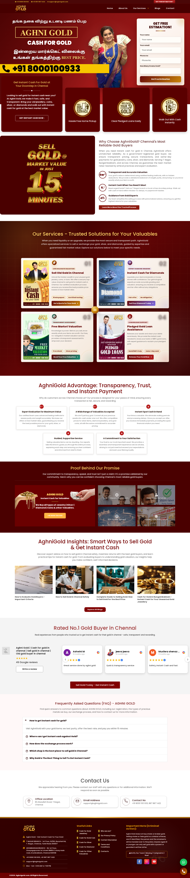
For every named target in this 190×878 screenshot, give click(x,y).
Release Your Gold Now (139, 357)
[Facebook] (139, 861)
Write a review (29, 669)
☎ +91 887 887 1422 (38, 2)
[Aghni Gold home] (21, 8)
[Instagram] (146, 861)
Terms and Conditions (105, 845)
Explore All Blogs (95, 609)
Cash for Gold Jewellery (85, 832)
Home (110, 8)
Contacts (105, 851)
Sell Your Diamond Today (140, 303)
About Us (123, 8)
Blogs (157, 8)
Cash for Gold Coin (87, 838)
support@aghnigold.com (36, 861)
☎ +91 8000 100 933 (22, 2)
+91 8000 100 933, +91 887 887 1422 (40, 857)
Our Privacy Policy (108, 835)
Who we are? (106, 831)
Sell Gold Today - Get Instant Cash (95, 685)
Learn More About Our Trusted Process (119, 207)
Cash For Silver (85, 842)
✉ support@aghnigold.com (57, 2)
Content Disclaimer (109, 840)
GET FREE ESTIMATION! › (164, 2)
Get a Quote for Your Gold (65, 303)
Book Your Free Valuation (65, 357)
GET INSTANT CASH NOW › (31, 118)
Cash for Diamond (86, 847)
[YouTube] (154, 861)
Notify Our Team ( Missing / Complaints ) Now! (147, 854)
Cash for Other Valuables (85, 852)
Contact (170, 8)
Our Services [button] (139, 8)
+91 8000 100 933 (55, 515)
